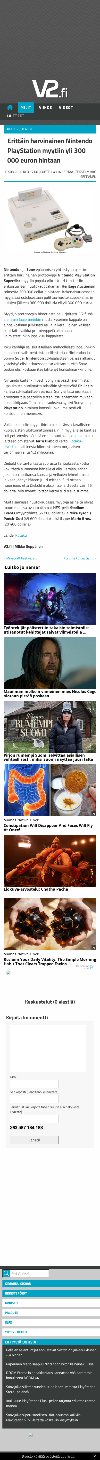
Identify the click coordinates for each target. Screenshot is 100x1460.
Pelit (26, 107)
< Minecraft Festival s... (20, 558)
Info (8, 1322)
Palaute (11, 1312)
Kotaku (21, 535)
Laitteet (15, 115)
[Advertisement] (50, 1206)
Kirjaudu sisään (18, 1283)
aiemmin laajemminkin (22, 319)
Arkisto (11, 1302)
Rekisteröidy (16, 1293)
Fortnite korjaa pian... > (80, 558)
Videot (66, 107)
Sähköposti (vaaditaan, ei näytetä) (34, 1091)
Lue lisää (68, 1456)
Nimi (13, 1076)
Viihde (45, 107)
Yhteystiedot (16, 1331)
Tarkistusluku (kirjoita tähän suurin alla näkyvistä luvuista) (45, 1109)
